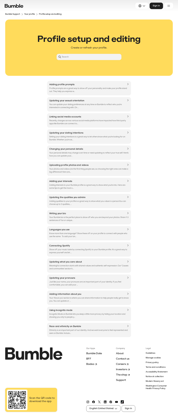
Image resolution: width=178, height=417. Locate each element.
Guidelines (150, 353)
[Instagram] (87, 401)
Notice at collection (155, 377)
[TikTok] (122, 401)
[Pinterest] (110, 401)
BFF (88, 359)
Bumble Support (12, 14)
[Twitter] (99, 401)
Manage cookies (153, 358)
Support (121, 380)
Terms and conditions (155, 367)
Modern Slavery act (155, 381)
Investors (121, 369)
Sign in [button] (156, 6)
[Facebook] (93, 401)
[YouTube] (116, 401)
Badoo (90, 364)
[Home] (14, 6)
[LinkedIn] (105, 401)
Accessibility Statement (157, 372)
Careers (121, 364)
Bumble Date (94, 353)
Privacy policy (152, 363)
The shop (121, 375)
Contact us (122, 359)
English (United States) (101, 408)
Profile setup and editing (50, 14)
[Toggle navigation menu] (168, 6)
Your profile (29, 14)
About (120, 353)
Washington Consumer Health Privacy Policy (156, 387)
